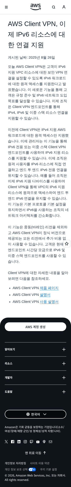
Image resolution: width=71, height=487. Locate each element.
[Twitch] (31, 442)
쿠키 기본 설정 (48, 469)
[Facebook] (12, 442)
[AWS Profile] (64, 7)
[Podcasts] (44, 442)
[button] (35, 326)
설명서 (45, 295)
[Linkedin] (19, 442)
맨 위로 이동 (33, 453)
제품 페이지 (49, 288)
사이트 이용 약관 (40, 463)
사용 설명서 (49, 302)
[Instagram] (25, 442)
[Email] (50, 442)
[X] (6, 442)
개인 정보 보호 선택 (16, 469)
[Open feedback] (66, 243)
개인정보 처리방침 (15, 463)
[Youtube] (37, 442)
